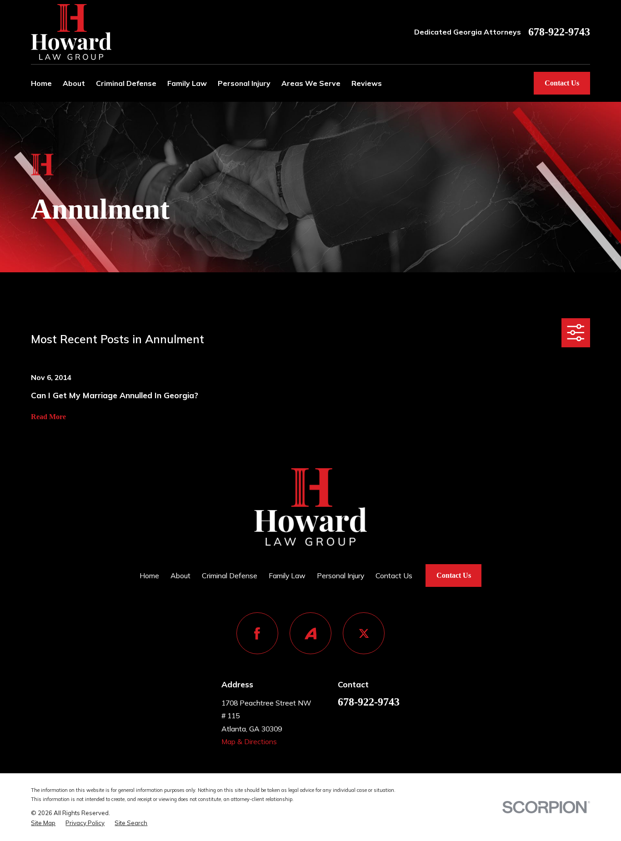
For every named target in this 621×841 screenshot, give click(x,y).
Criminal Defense (229, 575)
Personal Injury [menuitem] (244, 83)
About (180, 575)
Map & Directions (249, 741)
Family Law (287, 575)
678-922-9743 (559, 32)
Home (149, 575)
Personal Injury (340, 575)
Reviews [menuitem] (366, 83)
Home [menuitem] (41, 83)
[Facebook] (257, 633)
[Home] (71, 32)
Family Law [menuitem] (187, 83)
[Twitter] (364, 633)
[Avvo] (310, 633)
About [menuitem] (74, 83)
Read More (48, 416)
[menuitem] (43, 823)
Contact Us (562, 83)
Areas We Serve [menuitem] (311, 83)
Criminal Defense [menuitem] (126, 83)
